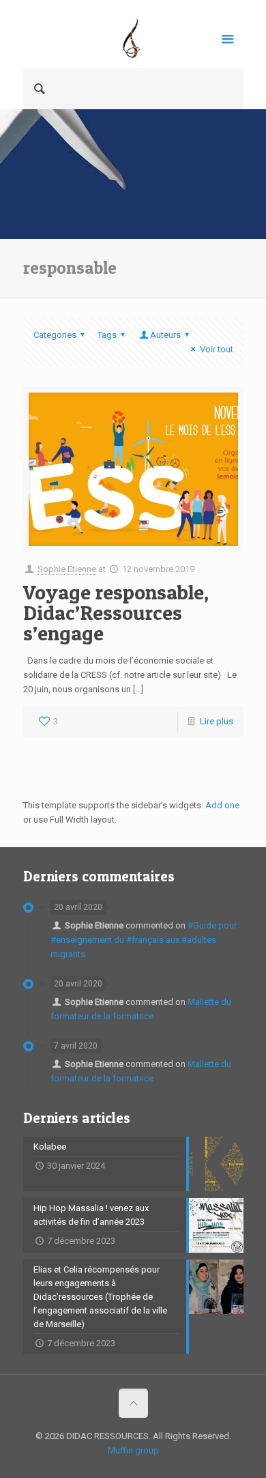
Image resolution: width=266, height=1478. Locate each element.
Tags (107, 335)
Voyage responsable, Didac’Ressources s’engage (116, 612)
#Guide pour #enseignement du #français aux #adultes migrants (143, 939)
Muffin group (133, 1450)
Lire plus (216, 721)
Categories (54, 335)
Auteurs (165, 335)
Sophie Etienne (67, 569)
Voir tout (216, 349)
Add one (222, 805)
